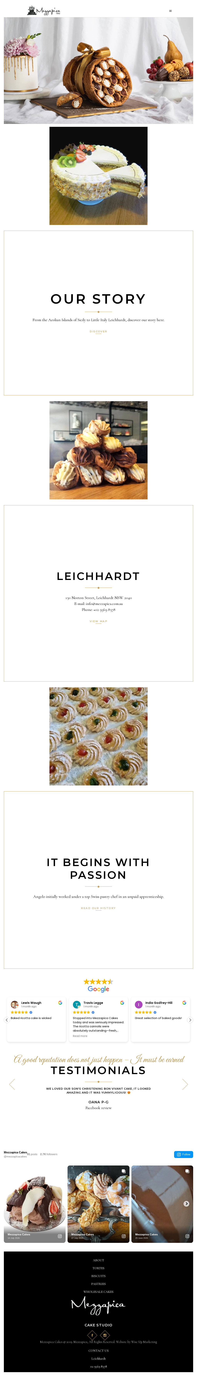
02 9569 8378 (98, 1366)
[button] (7, 1020)
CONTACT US (98, 1351)
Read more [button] (26, 1036)
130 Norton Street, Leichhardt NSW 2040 (98, 597)
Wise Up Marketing (144, 1342)
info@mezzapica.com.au (104, 603)
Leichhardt (98, 1359)
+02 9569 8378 (104, 609)
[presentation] (12, 1084)
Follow (186, 1154)
